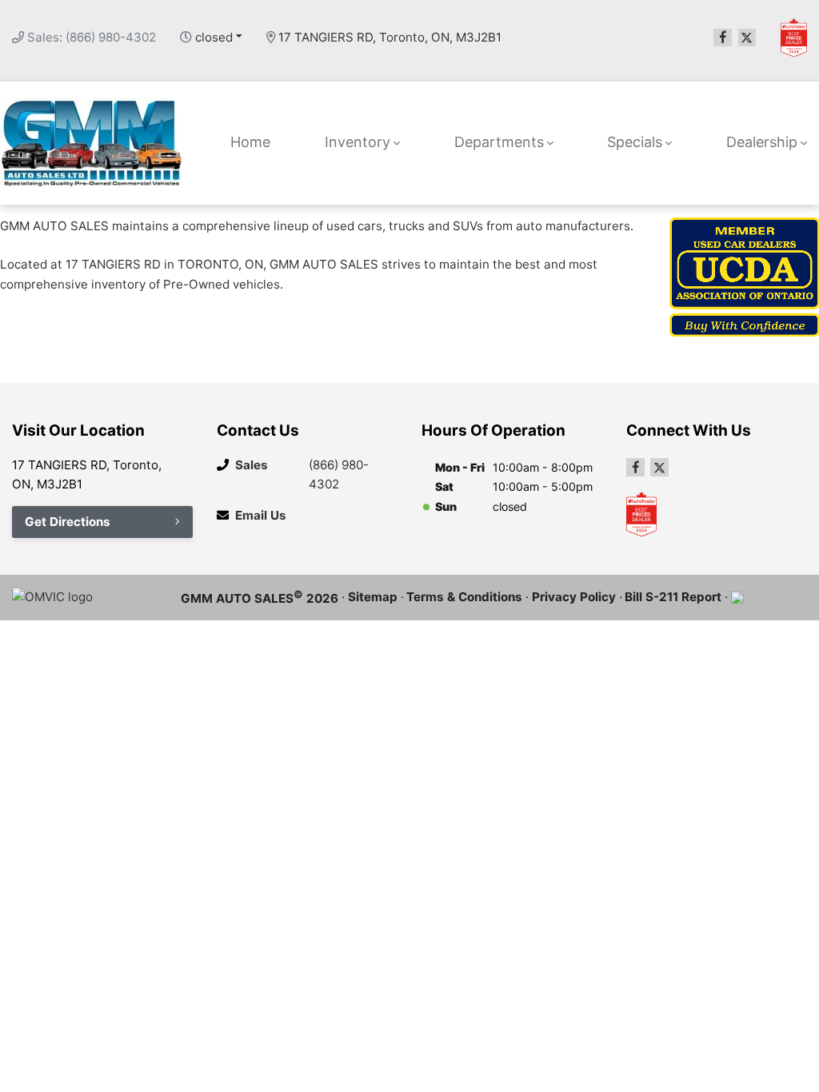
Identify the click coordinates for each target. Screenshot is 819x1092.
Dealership (761, 142)
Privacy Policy (574, 596)
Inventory (357, 142)
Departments (499, 142)
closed (214, 37)
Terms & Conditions (464, 596)
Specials (634, 142)
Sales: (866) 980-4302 (91, 37)
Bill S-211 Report (673, 596)
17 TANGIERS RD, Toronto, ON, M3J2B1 (389, 37)
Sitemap (373, 596)
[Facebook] (722, 38)
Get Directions (67, 521)
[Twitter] (747, 38)
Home (250, 142)
